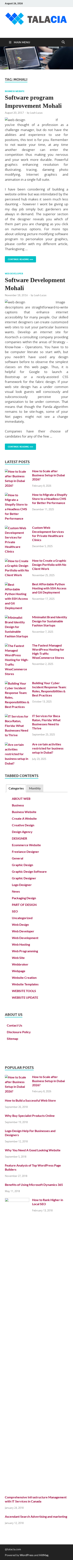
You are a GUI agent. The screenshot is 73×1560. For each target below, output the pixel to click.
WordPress (26, 1555)
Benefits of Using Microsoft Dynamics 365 (34, 1184)
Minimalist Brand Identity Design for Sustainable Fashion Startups (49, 621)
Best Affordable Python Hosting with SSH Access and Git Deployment (49, 588)
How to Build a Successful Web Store (30, 1100)
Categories (16, 788)
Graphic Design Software (29, 871)
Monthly (35, 788)
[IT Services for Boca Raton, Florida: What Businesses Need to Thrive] (17, 716)
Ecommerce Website (26, 845)
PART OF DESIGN (24, 904)
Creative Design (23, 825)
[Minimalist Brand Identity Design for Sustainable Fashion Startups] (17, 617)
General (17, 858)
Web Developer (14, 273)
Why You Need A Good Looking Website (33, 1150)
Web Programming (25, 951)
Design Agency (22, 832)
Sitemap (12, 1038)
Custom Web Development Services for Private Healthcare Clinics (48, 533)
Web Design (20, 924)
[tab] (16, 788)
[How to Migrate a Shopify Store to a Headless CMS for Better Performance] (17, 495)
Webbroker (20, 964)
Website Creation (24, 977)
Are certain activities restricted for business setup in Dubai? (47, 748)
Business (18, 805)
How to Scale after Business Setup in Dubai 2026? (48, 475)
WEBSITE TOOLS (24, 991)
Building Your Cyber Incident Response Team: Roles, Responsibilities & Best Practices (49, 689)
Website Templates (25, 984)
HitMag (43, 1555)
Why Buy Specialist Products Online (30, 1115)
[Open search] (63, 42)
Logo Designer (22, 885)
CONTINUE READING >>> (19, 258)
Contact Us (14, 1025)
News (16, 891)
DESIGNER (19, 838)
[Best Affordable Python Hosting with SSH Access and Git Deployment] (17, 584)
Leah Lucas (36, 112)
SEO (15, 911)
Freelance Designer (25, 851)
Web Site (18, 957)
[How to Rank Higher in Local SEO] (17, 1200)
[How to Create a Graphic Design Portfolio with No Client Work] (17, 561)
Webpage (18, 971)
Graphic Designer (24, 878)
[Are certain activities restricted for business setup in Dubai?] (17, 744)
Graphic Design (22, 865)
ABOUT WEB (21, 798)
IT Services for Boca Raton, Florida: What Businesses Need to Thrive (46, 722)
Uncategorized (22, 918)
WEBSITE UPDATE (25, 997)
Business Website (15, 91)
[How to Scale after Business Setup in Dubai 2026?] (17, 471)
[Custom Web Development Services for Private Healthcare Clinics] (17, 528)
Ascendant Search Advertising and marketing (36, 1516)
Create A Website (24, 818)
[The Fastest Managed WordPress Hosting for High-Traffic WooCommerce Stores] (17, 646)
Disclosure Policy (19, 1032)
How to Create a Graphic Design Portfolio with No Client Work (49, 564)
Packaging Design (24, 898)
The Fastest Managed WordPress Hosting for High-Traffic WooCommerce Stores (48, 651)
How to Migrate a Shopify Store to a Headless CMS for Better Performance (49, 499)
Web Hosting (21, 944)
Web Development (25, 938)
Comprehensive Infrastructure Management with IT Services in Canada (36, 1499)
